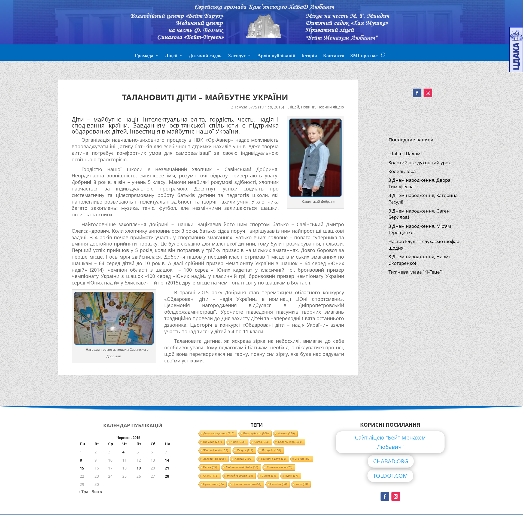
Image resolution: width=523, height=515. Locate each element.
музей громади (240, 475)
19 (138, 468)
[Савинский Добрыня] (114, 343)
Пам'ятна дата (273, 458)
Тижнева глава (279, 467)
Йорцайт (271, 450)
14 (167, 460)
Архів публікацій (276, 56)
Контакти (333, 56)
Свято (261, 441)
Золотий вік (214, 458)
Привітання (213, 484)
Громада (144, 56)
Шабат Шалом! (405, 153)
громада (212, 441)
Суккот (269, 475)
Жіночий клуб (215, 450)
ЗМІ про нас (364, 56)
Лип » (97, 491)
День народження (218, 433)
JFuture (302, 458)
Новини (308, 107)
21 (167, 468)
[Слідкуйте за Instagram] (428, 93)
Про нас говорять (247, 484)
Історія (309, 56)
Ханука (245, 450)
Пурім (291, 475)
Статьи (210, 475)
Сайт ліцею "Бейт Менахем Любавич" (390, 442)
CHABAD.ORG (390, 461)
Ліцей (171, 56)
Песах (210, 467)
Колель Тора (402, 171)
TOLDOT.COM (390, 475)
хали (302, 484)
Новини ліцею (330, 107)
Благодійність (256, 433)
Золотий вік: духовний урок (419, 162)
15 (82, 468)
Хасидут (237, 56)
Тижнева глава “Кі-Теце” (415, 272)
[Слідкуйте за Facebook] (417, 93)
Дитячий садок (205, 56)
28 (167, 476)
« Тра (83, 491)
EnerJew (278, 484)
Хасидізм (243, 458)
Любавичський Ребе (242, 467)
